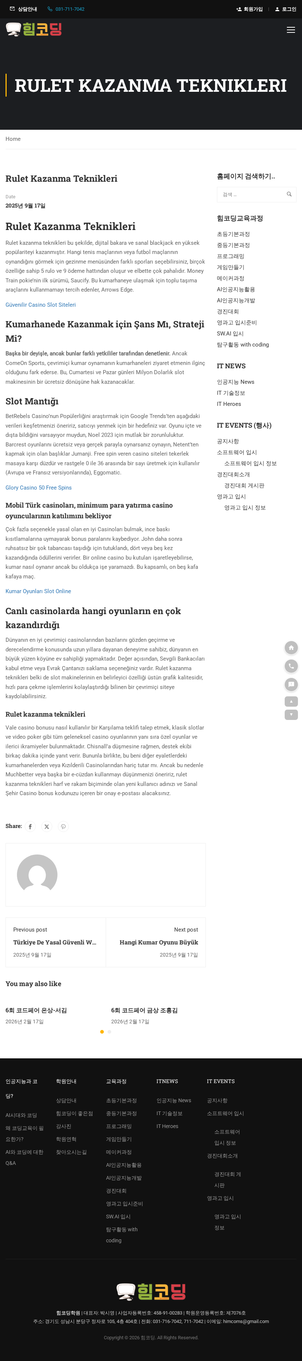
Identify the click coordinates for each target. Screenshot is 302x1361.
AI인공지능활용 (236, 289)
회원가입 (253, 9)
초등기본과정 (233, 234)
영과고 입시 (231, 496)
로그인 (289, 9)
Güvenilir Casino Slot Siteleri (41, 305)
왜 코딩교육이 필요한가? (25, 1133)
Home (13, 139)
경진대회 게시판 (244, 485)
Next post (186, 929)
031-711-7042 (70, 9)
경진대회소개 (233, 474)
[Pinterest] (63, 826)
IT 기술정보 (231, 393)
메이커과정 (231, 278)
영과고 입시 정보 (245, 507)
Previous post (30, 929)
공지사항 (228, 441)
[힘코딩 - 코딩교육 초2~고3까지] (34, 29)
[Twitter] (46, 826)
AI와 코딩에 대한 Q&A (24, 1157)
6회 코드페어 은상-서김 (36, 1010)
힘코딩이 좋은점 (74, 1113)
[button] (102, 1032)
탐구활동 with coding (243, 344)
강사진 (63, 1126)
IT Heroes (229, 404)
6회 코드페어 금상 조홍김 (144, 1010)
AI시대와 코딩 (21, 1115)
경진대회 (228, 311)
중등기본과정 (233, 245)
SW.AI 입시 (230, 333)
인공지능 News (235, 382)
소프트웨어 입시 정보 (250, 463)
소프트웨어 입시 (237, 452)
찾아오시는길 (71, 1152)
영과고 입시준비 (237, 322)
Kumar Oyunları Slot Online (38, 591)
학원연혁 (66, 1139)
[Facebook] (30, 826)
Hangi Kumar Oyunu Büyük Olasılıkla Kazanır (159, 946)
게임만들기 (231, 267)
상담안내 (27, 9)
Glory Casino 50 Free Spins (39, 487)
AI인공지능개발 (236, 300)
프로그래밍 (231, 256)
